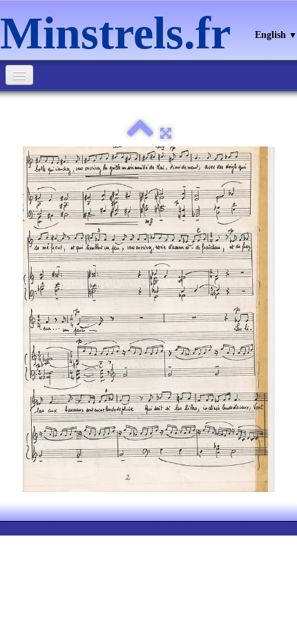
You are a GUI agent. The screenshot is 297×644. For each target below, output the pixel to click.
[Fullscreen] (165, 134)
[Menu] (19, 75)
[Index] (140, 134)
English (276, 35)
